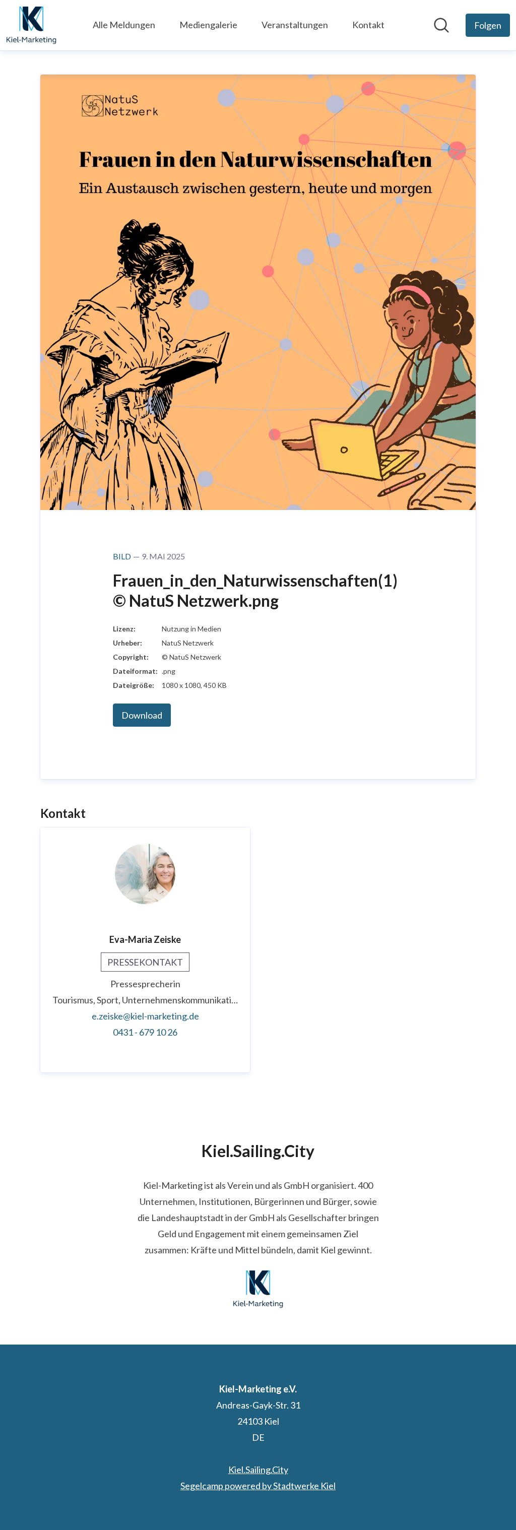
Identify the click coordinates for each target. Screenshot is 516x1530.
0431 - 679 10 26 (145, 1032)
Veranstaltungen (295, 24)
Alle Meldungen (124, 24)
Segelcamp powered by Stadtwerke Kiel (258, 1485)
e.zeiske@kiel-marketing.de (145, 1016)
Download (141, 715)
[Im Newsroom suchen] (441, 25)
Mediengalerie (208, 24)
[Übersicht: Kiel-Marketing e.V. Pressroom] (31, 25)
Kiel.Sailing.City (258, 1469)
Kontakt (368, 24)
